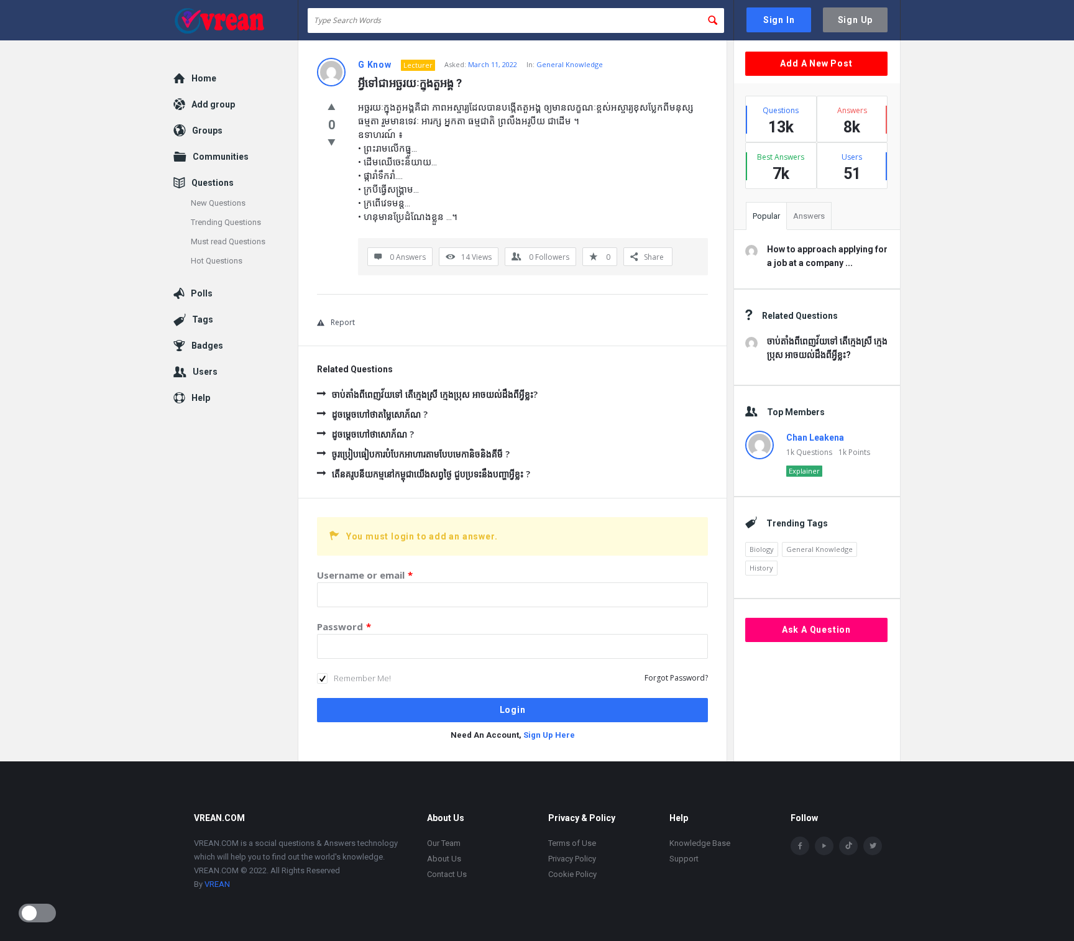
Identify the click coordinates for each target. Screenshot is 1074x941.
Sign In (779, 20)
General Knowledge (569, 64)
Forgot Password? (676, 677)
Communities (221, 157)
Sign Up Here (549, 735)
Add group (213, 104)
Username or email (365, 575)
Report (343, 322)
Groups (207, 130)
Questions (212, 183)
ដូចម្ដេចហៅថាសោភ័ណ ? (373, 434)
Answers (809, 216)
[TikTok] (848, 846)
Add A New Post (816, 63)
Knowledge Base (699, 843)
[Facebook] (800, 846)
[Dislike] (332, 142)
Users (205, 372)
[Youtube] (824, 846)
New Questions (218, 203)
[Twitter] (872, 846)
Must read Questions (228, 241)
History (761, 567)
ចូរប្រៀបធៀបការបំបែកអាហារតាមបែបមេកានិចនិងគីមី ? (421, 454)
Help (200, 398)
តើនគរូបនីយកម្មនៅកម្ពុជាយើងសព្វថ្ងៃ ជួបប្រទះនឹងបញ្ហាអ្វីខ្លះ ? (431, 474)
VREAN (217, 884)
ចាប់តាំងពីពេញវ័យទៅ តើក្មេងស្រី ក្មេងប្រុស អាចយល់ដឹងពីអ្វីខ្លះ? (435, 394)
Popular (766, 216)
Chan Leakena (815, 438)
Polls (202, 293)
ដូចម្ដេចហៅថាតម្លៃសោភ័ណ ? (380, 414)
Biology (762, 549)
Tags (202, 319)
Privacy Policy (572, 858)
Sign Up (855, 20)
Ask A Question (816, 630)
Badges (207, 346)
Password (344, 626)
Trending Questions (226, 222)
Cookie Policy (572, 874)
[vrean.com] (235, 20)
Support (684, 858)
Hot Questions (216, 260)
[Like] (332, 106)
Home (203, 78)
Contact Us (447, 874)
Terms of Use (572, 843)
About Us (444, 858)
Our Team (444, 843)
